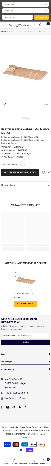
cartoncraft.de (11, 427)
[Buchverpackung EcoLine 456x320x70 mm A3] (25, 280)
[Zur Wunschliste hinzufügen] (16, 272)
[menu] (3, 25)
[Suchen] (10, 25)
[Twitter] (26, 407)
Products (13, 31)
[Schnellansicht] (16, 277)
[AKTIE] (49, 172)
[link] (43, 172)
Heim (3, 31)
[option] (25, 72)
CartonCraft (18, 147)
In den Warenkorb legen (20, 172)
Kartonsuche (41, 17)
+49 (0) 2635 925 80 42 (16, 393)
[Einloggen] (40, 24)
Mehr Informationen (16, 434)
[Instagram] (8, 407)
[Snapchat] (20, 407)
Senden (26, 342)
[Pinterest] (14, 407)
